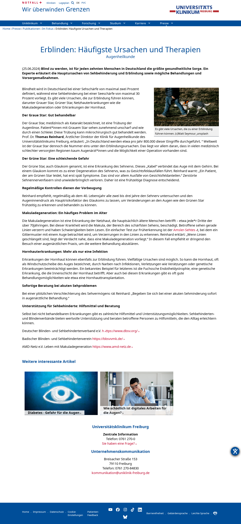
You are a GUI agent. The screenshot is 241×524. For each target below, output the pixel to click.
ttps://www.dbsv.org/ (122, 331)
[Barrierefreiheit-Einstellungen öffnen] (235, 451)
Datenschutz (58, 511)
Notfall (30, 2)
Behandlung (60, 23)
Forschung (89, 23)
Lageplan (64, 2)
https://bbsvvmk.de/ (107, 338)
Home (6, 28)
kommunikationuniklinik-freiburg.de (121, 473)
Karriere (140, 23)
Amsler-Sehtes (184, 230)
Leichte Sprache (201, 513)
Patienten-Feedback (93, 513)
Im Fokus (47, 28)
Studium (115, 23)
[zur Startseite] (194, 10)
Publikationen (31, 28)
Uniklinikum (30, 23)
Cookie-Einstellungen (75, 513)
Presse (164, 23)
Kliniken (51, 2)
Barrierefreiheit (156, 513)
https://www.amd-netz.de (111, 346)
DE (78, 2)
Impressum (40, 511)
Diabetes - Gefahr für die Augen (53, 412)
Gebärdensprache (179, 513)
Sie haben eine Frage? (118, 443)
